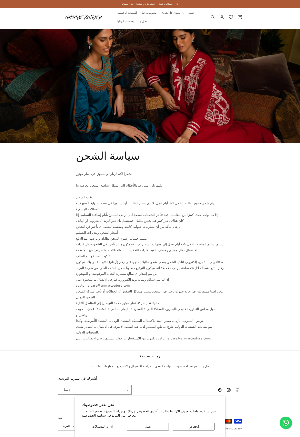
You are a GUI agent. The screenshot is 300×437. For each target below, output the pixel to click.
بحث (91, 366)
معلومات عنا (105, 366)
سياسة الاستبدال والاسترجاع (134, 366)
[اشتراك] (126, 390)
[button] (172, 13)
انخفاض (194, 426)
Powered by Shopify (231, 428)
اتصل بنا (206, 366)
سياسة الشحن (163, 366)
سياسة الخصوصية (187, 366)
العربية (66, 426)
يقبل (148, 426)
